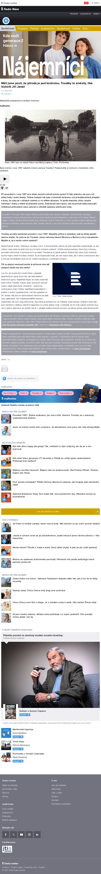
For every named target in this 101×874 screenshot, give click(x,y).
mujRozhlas (6, 387)
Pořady (34, 28)
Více (86, 28)
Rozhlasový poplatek (60, 804)
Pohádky (36, 393)
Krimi (23, 393)
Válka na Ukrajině (10, 785)
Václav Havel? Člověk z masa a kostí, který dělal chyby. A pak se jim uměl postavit (55, 547)
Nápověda (56, 789)
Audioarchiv (85, 14)
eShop (5, 796)
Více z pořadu (10, 520)
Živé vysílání (65, 393)
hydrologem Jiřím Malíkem (60, 325)
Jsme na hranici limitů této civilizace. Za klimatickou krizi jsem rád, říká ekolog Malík (56, 427)
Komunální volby (9, 789)
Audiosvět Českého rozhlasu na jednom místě (20, 405)
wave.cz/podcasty (39, 352)
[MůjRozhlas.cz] (5, 106)
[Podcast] (2, 188)
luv (9, 359)
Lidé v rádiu (56, 793)
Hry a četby (9, 393)
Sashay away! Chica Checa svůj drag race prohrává (39, 590)
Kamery (96, 14)
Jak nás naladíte (58, 785)
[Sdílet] (6, 188)
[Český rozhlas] (9, 3)
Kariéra (54, 796)
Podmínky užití (31, 867)
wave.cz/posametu (82, 349)
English (42, 867)
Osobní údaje (16, 867)
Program (74, 14)
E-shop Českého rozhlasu (17, 630)
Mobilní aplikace (9, 820)
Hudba (76, 28)
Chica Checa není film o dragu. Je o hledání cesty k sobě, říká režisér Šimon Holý (55, 602)
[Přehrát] (4, 179)
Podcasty (6, 816)
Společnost (7, 28)
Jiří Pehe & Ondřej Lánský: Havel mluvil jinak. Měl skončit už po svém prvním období (56, 523)
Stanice (5, 793)
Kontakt (55, 800)
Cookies (5, 867)
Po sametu (6, 94)
